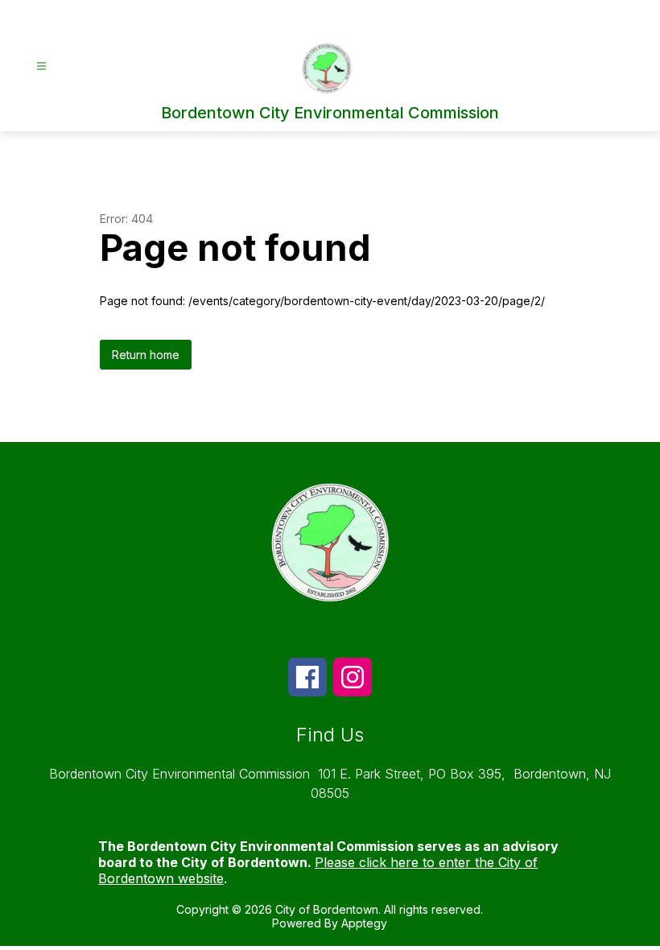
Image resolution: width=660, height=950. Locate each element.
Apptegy (364, 923)
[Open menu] (41, 66)
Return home (145, 354)
